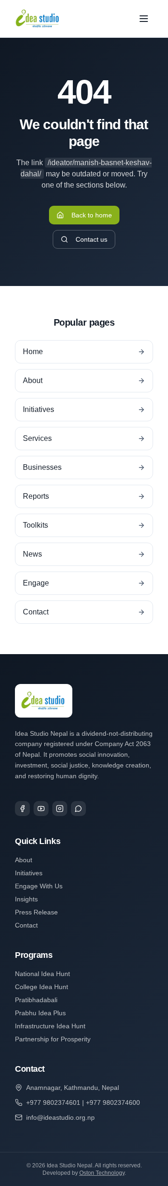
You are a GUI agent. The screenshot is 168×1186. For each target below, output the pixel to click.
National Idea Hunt (42, 973)
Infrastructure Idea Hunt (50, 1026)
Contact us (91, 239)
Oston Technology (102, 1173)
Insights (26, 899)
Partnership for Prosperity (53, 1039)
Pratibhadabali (36, 1000)
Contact (26, 925)
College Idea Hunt (41, 987)
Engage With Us (39, 886)
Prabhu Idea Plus (40, 1013)
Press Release (36, 912)
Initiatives (28, 873)
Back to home (91, 215)
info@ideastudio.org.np (60, 1117)
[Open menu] (143, 18)
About (23, 860)
